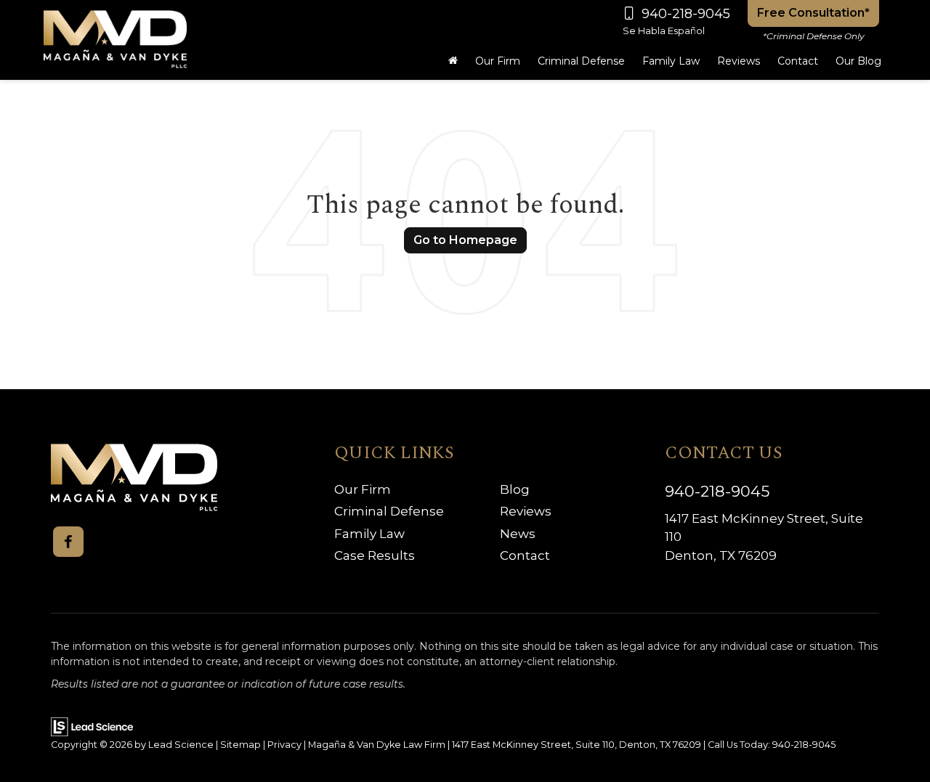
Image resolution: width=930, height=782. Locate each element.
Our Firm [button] (497, 61)
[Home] (453, 61)
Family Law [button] (671, 61)
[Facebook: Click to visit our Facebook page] (68, 541)
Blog (515, 489)
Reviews (738, 61)
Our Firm (362, 489)
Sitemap (240, 744)
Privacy (284, 744)
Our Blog (858, 61)
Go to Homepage (465, 240)
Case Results (374, 555)
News (517, 533)
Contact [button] (797, 61)
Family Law (369, 533)
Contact (525, 555)
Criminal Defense (389, 511)
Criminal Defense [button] (581, 61)
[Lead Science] (92, 726)
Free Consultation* (813, 13)
